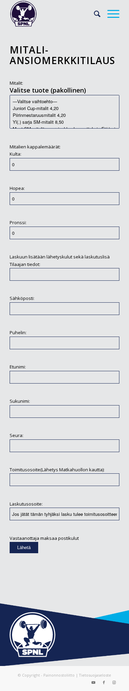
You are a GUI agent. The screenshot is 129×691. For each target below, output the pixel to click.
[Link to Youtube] (93, 682)
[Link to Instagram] (114, 682)
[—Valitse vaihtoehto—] (64, 101)
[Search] (93, 13)
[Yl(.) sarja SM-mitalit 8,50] (64, 122)
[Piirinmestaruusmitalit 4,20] (64, 115)
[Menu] (109, 13)
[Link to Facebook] (104, 682)
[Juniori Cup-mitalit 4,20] (64, 108)
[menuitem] (93, 13)
